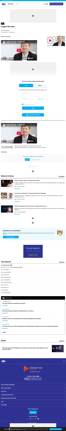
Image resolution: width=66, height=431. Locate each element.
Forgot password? (41, 98)
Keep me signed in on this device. (30, 104)
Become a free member (56, 4)
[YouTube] (38, 418)
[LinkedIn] (30, 418)
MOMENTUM (9, 0)
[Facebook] (27, 418)
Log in (26, 85)
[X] (33, 418)
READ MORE (17, 188)
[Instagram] (35, 418)
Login (46, 4)
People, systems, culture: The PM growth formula (26, 180)
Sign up (40, 85)
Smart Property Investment (17, 267)
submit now (33, 255)
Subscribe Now (11, 237)
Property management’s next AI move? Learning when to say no (30, 206)
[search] (64, 361)
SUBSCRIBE (33, 412)
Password (24, 98)
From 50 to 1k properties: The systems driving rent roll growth (30, 193)
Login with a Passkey (34, 114)
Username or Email (25, 93)
